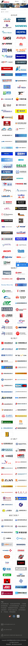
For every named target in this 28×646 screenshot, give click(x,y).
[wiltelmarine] (21, 232)
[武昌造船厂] (21, 141)
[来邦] (21, 196)
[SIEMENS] (21, 25)
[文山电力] (7, 415)
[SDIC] (21, 385)
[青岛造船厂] (7, 147)
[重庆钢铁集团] (7, 474)
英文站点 (17, 1)
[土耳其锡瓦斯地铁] (21, 327)
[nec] (7, 226)
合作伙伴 (6, 11)
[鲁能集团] (7, 361)
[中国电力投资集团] (7, 355)
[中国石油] (21, 98)
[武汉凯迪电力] (7, 422)
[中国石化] (7, 105)
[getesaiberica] (21, 244)
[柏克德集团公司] (21, 556)
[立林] (7, 196)
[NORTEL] (21, 32)
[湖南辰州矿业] (21, 486)
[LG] (7, 98)
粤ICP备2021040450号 (17, 644)
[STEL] (7, 86)
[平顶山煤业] (21, 123)
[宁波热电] (7, 409)
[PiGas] (7, 263)
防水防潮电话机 (5, 603)
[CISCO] (7, 19)
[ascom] (7, 251)
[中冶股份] (7, 532)
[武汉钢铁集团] (7, 443)
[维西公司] (7, 550)
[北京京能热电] (7, 391)
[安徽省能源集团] (21, 361)
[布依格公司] (7, 556)
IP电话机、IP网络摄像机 (10, 611)
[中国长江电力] (7, 379)
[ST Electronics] (21, 171)
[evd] (21, 214)
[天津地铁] (21, 296)
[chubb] (21, 251)
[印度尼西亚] (7, 333)
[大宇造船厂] (21, 153)
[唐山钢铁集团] (7, 467)
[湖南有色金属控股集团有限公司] (7, 492)
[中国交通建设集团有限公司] (21, 581)
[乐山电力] (7, 403)
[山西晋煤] (7, 129)
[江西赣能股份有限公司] (7, 385)
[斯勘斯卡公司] (21, 544)
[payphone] (21, 238)
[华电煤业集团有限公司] (7, 111)
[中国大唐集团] (7, 342)
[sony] (21, 202)
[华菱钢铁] (7, 461)
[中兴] (7, 50)
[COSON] (21, 184)
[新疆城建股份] (21, 532)
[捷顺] (7, 184)
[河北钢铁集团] (21, 455)
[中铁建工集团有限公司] (7, 526)
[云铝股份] (7, 510)
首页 (3, 11)
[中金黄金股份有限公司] (7, 486)
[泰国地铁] (7, 327)
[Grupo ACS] (7, 593)
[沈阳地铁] (21, 309)
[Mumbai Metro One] (7, 284)
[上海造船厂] (21, 147)
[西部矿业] (21, 492)
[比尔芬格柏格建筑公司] (7, 568)
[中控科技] (7, 190)
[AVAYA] (21, 38)
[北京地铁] (7, 309)
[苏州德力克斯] (21, 165)
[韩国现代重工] (21, 159)
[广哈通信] (7, 62)
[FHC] (7, 38)
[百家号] (18, 616)
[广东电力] (21, 379)
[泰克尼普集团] (7, 562)
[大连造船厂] (21, 135)
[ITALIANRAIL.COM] (7, 278)
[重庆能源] (21, 111)
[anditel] (7, 244)
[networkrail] (7, 272)
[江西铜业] (21, 498)
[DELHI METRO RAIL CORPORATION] (21, 284)
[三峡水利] (7, 367)
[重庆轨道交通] (7, 303)
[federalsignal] (7, 220)
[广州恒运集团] (7, 428)
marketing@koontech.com (9, 624)
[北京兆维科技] (21, 80)
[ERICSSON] (21, 19)
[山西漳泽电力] (21, 428)
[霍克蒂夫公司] (7, 544)
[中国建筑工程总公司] (21, 593)
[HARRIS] (7, 44)
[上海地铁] (7, 315)
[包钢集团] (21, 449)
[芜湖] (7, 153)
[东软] (21, 56)
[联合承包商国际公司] (7, 581)
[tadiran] (7, 32)
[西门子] (21, 178)
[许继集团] (7, 74)
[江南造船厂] (7, 141)
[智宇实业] (21, 68)
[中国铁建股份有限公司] (7, 520)
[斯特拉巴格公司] (21, 550)
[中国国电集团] (21, 342)
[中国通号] (7, 171)
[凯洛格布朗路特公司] (21, 562)
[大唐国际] (7, 373)
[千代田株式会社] (21, 586)
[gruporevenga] (21, 315)
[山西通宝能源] (21, 415)
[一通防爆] (21, 92)
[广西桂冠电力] (21, 367)
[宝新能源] (21, 373)
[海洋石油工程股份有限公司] (21, 526)
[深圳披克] (21, 190)
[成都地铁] (7, 297)
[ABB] (7, 434)
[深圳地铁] (7, 290)
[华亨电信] (7, 80)
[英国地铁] (7, 321)
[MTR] (21, 278)
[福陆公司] (21, 568)
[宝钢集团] (21, 443)
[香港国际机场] (21, 220)
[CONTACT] (21, 62)
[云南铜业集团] (21, 510)
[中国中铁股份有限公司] (21, 520)
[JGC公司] (7, 587)
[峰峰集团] (21, 129)
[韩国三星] (7, 159)
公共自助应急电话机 (14, 605)
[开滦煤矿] (7, 123)
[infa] (21, 257)
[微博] (10, 616)
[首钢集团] (7, 449)
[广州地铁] (21, 290)
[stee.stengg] (7, 214)
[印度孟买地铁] (21, 321)
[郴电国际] (21, 391)
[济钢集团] (21, 474)
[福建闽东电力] (21, 403)
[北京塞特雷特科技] (21, 86)
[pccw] (21, 226)
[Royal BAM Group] (7, 574)
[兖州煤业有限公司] (7, 117)
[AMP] (7, 178)
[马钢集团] (7, 455)
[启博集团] (7, 68)
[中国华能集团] (21, 349)
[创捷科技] (21, 74)
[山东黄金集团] (21, 480)
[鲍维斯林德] (21, 574)
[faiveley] (7, 257)
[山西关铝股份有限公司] (21, 504)
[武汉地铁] (21, 303)
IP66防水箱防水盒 (12, 609)
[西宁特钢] (21, 467)
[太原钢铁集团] (21, 461)
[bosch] (7, 202)
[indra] (7, 538)
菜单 (25, 1)
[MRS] (7, 208)
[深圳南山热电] (21, 409)
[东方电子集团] (7, 92)
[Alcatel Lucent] (7, 25)
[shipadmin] (21, 208)
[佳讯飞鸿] (7, 56)
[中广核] (21, 355)
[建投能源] (7, 397)
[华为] (21, 44)
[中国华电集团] (7, 349)
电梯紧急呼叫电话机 (13, 607)
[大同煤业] (21, 117)
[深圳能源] (21, 422)
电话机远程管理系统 (15, 603)
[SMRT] (21, 272)
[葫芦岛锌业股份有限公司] (7, 498)
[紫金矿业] (7, 480)
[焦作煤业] (7, 135)
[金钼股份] (7, 504)
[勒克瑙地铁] (21, 333)
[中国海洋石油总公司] (21, 105)
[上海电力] (21, 397)
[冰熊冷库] (7, 165)
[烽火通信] (21, 50)
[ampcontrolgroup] (7, 232)
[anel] (21, 538)
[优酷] (14, 616)
